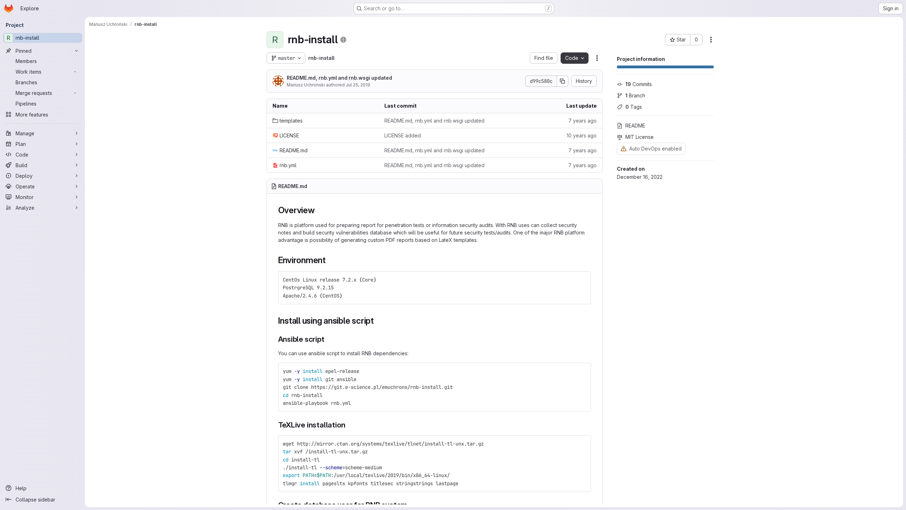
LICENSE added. (403, 135)
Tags (633, 107)
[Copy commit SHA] (562, 81)
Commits (638, 84)
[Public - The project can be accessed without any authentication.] (343, 39)
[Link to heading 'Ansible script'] (329, 339)
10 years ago (582, 135)
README (635, 126)
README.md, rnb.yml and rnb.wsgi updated (339, 78)
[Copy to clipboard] (582, 279)
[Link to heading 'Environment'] (330, 260)
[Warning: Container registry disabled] (623, 149)
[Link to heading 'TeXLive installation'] (349, 424)
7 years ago (582, 121)
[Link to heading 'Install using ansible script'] (378, 321)
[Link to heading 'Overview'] (319, 210)
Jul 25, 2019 (358, 84)
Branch (635, 95)
